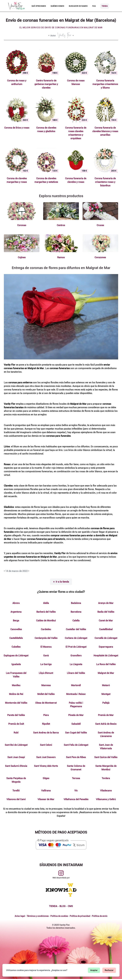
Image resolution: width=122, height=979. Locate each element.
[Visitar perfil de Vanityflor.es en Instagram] (61, 873)
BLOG (63, 906)
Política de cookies (59, 916)
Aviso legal (20, 916)
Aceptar (94, 970)
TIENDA (53, 906)
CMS (70, 906)
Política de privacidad (80, 916)
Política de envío (99, 916)
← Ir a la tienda (61, 581)
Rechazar (109, 970)
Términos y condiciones (38, 916)
